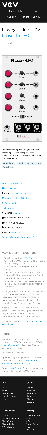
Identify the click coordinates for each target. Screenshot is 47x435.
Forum (30, 388)
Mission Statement (10, 345)
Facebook (31, 393)
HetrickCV (30, 29)
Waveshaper (9, 163)
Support (11, 16)
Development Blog (11, 418)
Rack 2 (5, 388)
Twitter (30, 396)
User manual (10, 188)
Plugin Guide (8, 424)
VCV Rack (29, 258)
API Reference (8, 427)
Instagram (31, 390)
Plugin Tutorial (9, 421)
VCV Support (16, 368)
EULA (28, 418)
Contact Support (33, 415)
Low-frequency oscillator (29, 163)
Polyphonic (8, 167)
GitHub (5, 415)
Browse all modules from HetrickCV (18, 237)
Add (9, 43)
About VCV (30, 430)
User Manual (7, 393)
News (4, 399)
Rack (11, 11)
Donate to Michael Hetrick (16, 198)
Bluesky (30, 399)
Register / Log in (30, 16)
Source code (10, 203)
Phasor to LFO (15, 35)
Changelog (8, 208)
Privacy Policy (32, 424)
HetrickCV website (13, 183)
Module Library (9, 396)
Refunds (29, 421)
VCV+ (4, 390)
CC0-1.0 (16, 213)
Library (22, 11)
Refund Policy (23, 363)
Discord (30, 402)
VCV (4, 383)
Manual (35, 11)
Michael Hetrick (19, 193)
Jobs (27, 427)
